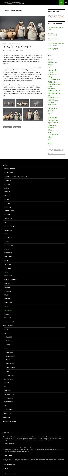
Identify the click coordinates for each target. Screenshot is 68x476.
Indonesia (8, 237)
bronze (50, 66)
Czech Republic (10, 279)
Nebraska (10, 364)
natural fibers (51, 110)
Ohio (8, 371)
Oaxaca (9, 341)
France (7, 287)
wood (50, 143)
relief (49, 136)
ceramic (52, 70)
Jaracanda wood (53, 97)
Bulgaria (8, 276)
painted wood (52, 124)
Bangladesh (9, 226)
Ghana (7, 184)
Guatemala (8, 398)
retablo (50, 138)
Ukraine (7, 318)
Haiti (6, 329)
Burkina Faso (9, 169)
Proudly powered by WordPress (10, 473)
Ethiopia (7, 180)
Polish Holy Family (53, 48)
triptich (49, 141)
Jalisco (9, 337)
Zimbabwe (8, 218)
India (6, 234)
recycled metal (53, 134)
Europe (5, 44)
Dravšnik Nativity (17, 47)
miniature (52, 108)
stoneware (17, 127)
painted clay (53, 120)
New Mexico (10, 367)
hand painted (54, 90)
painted (52, 117)
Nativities (11, 44)
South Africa (9, 211)
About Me (6, 417)
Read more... (49, 440)
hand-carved (51, 88)
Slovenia (17, 44)
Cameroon (8, 173)
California (10, 356)
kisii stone (51, 102)
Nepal (6, 249)
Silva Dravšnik (8, 127)
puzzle (49, 132)
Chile (6, 386)
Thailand (8, 264)
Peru (6, 406)
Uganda (7, 215)
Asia (4, 222)
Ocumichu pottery (52, 111)
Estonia (7, 283)
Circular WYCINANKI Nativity (56, 43)
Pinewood (51, 127)
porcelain (50, 130)
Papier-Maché (52, 125)
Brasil (7, 383)
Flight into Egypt (55, 84)
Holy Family (54, 93)
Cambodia (8, 230)
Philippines (8, 257)
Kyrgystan (8, 245)
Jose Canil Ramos (53, 100)
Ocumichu (10, 344)
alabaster (50, 61)
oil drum (50, 113)
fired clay (52, 82)
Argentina (8, 379)
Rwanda (7, 207)
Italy (6, 295)
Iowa (8, 360)
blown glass (50, 64)
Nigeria (7, 203)
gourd (50, 86)
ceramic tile (50, 72)
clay (50, 76)
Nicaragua (8, 402)
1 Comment (20, 50)
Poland (7, 299)
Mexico (7, 333)
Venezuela (8, 409)
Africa (5, 165)
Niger (6, 199)
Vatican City (9, 321)
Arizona (9, 352)
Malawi (7, 195)
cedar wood (50, 67)
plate (49, 129)
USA (5, 348)
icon (49, 95)
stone (49, 139)
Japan (6, 241)
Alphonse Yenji (52, 62)
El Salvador (9, 394)
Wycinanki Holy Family (54, 38)
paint (49, 115)
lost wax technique (52, 104)
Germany (8, 291)
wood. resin (50, 145)
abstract (50, 59)
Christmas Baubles (52, 74)
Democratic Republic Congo (15, 176)
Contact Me (7, 413)
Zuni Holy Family (52, 34)
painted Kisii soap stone (53, 122)
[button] (9, 103)
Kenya (6, 188)
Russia (7, 260)
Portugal (8, 302)
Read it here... (27, 460)
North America (9, 325)
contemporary (54, 79)
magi (49, 105)
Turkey (7, 314)
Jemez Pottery (51, 99)
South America (8, 375)
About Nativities (9, 421)
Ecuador (8, 390)
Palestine (8, 253)
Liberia (7, 192)
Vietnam (7, 268)
